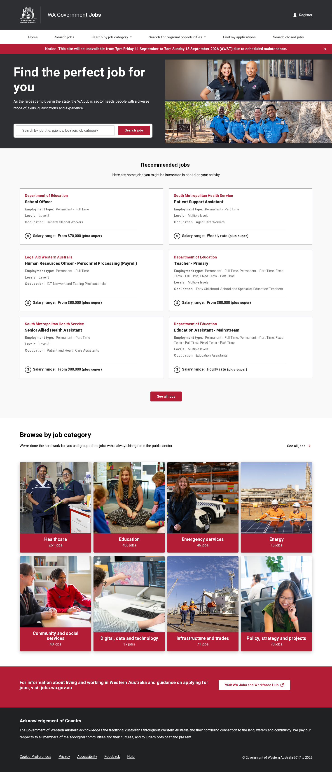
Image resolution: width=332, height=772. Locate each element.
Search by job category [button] (110, 37)
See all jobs (166, 396)
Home (33, 37)
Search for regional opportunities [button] (176, 37)
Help (131, 756)
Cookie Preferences (35, 756)
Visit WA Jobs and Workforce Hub (252, 684)
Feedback (112, 756)
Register (305, 15)
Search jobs (64, 37)
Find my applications (239, 37)
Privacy (64, 756)
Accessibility (87, 756)
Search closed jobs (288, 37)
